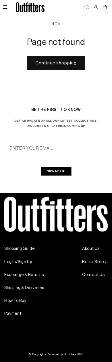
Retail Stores (95, 262)
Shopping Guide (19, 249)
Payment (13, 314)
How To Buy (15, 301)
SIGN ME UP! (56, 171)
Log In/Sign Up (18, 262)
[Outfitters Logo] (30, 7)
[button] (5, 7)
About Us (91, 249)
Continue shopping (56, 63)
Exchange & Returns (24, 275)
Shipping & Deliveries (24, 288)
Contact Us (93, 275)
